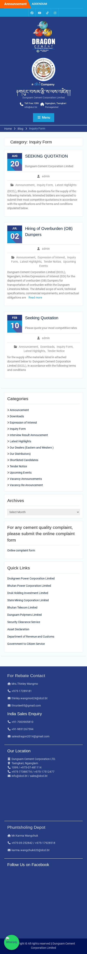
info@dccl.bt (30, 107)
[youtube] (40, 12)
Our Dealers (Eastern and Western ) (32, 447)
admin (46, 176)
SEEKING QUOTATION (46, 156)
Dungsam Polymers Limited (24, 614)
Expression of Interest (51, 257)
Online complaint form (21, 550)
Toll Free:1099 (31, 103)
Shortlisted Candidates (24, 460)
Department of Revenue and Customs (30, 636)
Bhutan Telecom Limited (22, 607)
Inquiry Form (45, 185)
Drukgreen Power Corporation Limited (31, 578)
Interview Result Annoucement (29, 435)
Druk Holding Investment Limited (27, 593)
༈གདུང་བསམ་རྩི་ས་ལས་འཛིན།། (43, 92)
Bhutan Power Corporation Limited (29, 585)
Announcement (25, 185)
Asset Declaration (18, 629)
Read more (35, 297)
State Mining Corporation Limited (28, 600)
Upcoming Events (21, 472)
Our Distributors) (20, 453)
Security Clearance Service (23, 622)
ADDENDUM (39, 3)
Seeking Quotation (41, 318)
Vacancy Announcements (26, 478)
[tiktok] (47, 12)
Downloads (47, 346)
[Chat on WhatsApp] (11, 942)
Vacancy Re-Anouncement (26, 485)
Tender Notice (52, 261)
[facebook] (32, 12)
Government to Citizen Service (26, 643)
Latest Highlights (65, 185)
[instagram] (55, 12)
